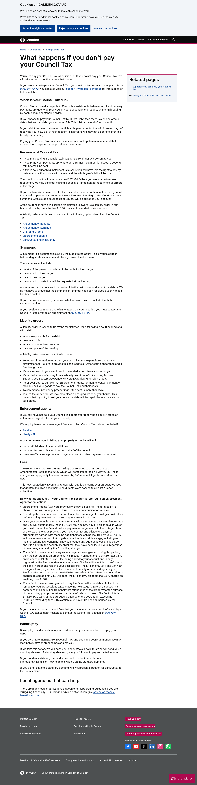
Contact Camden (28, 719)
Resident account (28, 726)
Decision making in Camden (88, 726)
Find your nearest (82, 719)
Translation (79, 733)
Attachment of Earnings (37, 227)
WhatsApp (168, 746)
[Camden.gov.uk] (29, 40)
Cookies (133, 760)
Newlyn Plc (29, 434)
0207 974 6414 (80, 312)
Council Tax (36, 49)
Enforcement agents (35, 235)
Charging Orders (33, 231)
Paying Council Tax (54, 49)
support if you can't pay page (83, 88)
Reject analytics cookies (73, 28)
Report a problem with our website (143, 733)
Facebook (128, 746)
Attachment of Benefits (36, 223)
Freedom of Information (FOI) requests (40, 760)
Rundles (27, 430)
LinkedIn (152, 746)
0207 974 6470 (29, 88)
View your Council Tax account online (152, 95)
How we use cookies (104, 28)
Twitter (144, 746)
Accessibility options (30, 733)
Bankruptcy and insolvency (39, 239)
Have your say (133, 719)
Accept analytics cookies (37, 28)
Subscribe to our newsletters (140, 726)
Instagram (160, 746)
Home (23, 49)
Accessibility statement (111, 760)
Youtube (136, 746)
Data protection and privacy (80, 760)
